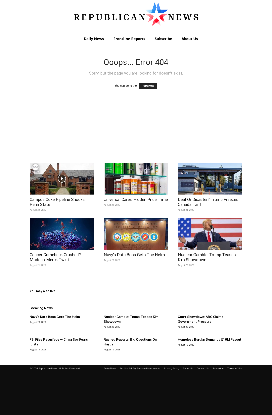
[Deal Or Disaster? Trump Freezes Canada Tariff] (210, 179)
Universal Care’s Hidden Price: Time (136, 199)
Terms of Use (234, 368)
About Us (190, 38)
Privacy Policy (171, 368)
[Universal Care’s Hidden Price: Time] (136, 179)
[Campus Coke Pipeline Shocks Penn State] (62, 179)
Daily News (94, 38)
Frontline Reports (129, 38)
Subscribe (163, 38)
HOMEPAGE (148, 85)
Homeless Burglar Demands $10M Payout (209, 339)
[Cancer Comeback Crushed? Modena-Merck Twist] (62, 234)
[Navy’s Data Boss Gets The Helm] (136, 234)
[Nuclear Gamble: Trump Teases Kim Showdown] (210, 234)
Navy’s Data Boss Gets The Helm (134, 254)
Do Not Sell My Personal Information (140, 368)
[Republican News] (136, 17)
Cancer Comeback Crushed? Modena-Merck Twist (55, 257)
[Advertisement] (136, 129)
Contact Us (203, 368)
